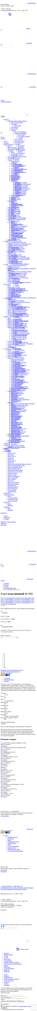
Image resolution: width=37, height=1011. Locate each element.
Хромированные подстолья (19, 245)
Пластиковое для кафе (20, 190)
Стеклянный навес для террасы (23, 343)
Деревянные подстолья (14, 295)
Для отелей (11, 158)
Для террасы (18, 317)
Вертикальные (15, 412)
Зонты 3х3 (11, 455)
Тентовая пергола (19, 345)
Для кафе (13, 421)
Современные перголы (18, 398)
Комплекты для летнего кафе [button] (19, 277)
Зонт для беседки (13, 478)
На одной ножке (16, 211)
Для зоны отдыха (19, 141)
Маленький (21, 148)
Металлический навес (20, 374)
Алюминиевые (15, 364)
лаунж (16, 284)
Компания (4, 513)
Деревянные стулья (13, 273)
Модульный (21, 135)
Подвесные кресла (13, 344)
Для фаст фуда (12, 216)
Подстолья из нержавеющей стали (21, 244)
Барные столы (12, 258)
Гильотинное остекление (18, 370)
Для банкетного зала (14, 207)
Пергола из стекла (16, 385)
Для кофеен (14, 173)
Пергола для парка (19, 328)
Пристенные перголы (20, 337)
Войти (28, 28)
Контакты (7, 451)
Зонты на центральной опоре (19, 405)
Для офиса (11, 150)
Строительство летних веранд (13, 349)
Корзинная (14, 425)
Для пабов (11, 213)
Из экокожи (21, 145)
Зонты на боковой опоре (18, 406)
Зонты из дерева (12, 473)
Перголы (10, 358)
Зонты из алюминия (13, 476)
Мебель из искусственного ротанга (21, 271)
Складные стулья (13, 499)
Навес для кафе (15, 435)
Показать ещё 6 (15, 221)
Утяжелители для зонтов (15, 471)
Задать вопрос (5, 816)
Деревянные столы (13, 247)
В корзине (10, 670)
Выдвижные (18, 356)
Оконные (13, 438)
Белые (9, 272)
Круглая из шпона (13, 304)
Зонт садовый (12, 479)
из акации (17, 279)
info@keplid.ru (32, 3)
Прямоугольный (16, 213)
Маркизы (10, 402)
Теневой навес (15, 442)
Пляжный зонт (12, 485)
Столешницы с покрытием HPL (20, 257)
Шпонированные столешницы (20, 264)
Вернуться (30, 829)
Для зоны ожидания (13, 209)
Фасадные (14, 444)
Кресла (10, 220)
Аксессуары (11, 347)
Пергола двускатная (17, 381)
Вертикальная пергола (17, 369)
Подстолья (7, 284)
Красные (17, 161)
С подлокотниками (16, 236)
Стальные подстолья (17, 250)
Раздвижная (14, 396)
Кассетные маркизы (17, 424)
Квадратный (11, 250)
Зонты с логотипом (13, 482)
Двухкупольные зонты (14, 468)
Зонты (6, 448)
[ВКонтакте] (9, 675)
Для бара (13, 253)
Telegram (6, 14)
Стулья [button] (15, 222)
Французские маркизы (17, 445)
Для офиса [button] (17, 144)
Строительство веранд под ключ (20, 302)
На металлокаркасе (16, 204)
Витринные (14, 413)
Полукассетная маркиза (18, 441)
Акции (6, 983)
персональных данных (25, 1006)
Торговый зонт (12, 491)
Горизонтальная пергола (21, 316)
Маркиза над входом (17, 430)
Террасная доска (12, 356)
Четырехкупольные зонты (18, 409)
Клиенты (6, 982)
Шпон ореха (11, 312)
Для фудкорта (11, 218)
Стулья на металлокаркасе (18, 237)
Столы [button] (15, 201)
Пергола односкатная (20, 331)
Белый (9, 246)
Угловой (20, 138)
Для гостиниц (18, 139)
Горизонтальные (19, 357)
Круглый (10, 252)
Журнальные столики (17, 205)
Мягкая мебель (8, 144)
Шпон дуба (11, 310)
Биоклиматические (20, 311)
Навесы (13, 378)
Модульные (14, 203)
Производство (8, 977)
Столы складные (12, 501)
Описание (7, 678)
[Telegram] (4, 675)
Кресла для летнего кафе (18, 276)
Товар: (3, 999)
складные (17, 287)
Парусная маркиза (16, 439)
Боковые (13, 410)
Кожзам (16, 159)
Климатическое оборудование (16, 447)
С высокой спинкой (24, 136)
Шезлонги (7, 493)
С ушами (17, 196)
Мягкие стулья (12, 240)
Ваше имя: (4, 996)
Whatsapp (2, 14)
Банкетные (11, 270)
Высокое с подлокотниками (22, 184)
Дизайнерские (12, 275)
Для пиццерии (12, 215)
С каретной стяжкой (20, 193)
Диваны (10, 160)
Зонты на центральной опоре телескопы (23, 403)
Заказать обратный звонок (25, 887)
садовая (16, 285)
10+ (5, 667)
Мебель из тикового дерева (19, 273)
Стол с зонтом (12, 490)
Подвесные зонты (13, 487)
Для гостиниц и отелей (21, 185)
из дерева (14, 333)
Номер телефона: (6, 997)
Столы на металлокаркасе (18, 217)
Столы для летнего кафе (18, 219)
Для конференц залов (14, 210)
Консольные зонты (13, 484)
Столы (6, 241)
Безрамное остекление (21, 310)
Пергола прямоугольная (18, 390)
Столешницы (8, 298)
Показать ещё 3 (15, 267)
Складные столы (16, 216)
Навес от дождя (19, 377)
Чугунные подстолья (14, 293)
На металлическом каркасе (22, 188)
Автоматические (19, 350)
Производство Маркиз (17, 300)
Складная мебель (9, 494)
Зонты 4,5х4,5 (12, 461)
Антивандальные (13, 269)
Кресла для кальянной (17, 229)
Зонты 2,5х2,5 (12, 453)
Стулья (6, 264)
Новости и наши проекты (11, 448)
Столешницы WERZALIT (18, 265)
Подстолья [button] (18, 241)
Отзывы (6, 519)
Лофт (16, 162)
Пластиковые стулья (13, 281)
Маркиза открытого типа (21, 373)
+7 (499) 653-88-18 (6, 886)
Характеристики (9, 679)
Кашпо (10, 345)
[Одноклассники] (2, 675)
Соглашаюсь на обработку (17, 1006)
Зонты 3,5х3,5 (12, 456)
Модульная (14, 155)
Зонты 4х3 (11, 458)
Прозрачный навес (19, 339)
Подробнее (4, 746)
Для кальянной (18, 142)
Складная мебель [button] (24, 436)
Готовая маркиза (19, 359)
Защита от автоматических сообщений (12, 1001)
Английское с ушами (20, 182)
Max (9, 14)
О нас (5, 974)
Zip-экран (14, 407)
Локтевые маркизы (16, 427)
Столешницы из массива (18, 256)
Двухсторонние (19, 360)
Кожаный (20, 147)
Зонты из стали (12, 474)
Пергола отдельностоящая (22, 333)
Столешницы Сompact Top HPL (20, 259)
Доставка (7, 449)
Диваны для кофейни (17, 166)
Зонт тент (10, 481)
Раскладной (21, 153)
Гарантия (7, 985)
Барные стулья (12, 279)
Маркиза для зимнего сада (18, 428)
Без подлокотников (16, 164)
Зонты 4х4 (11, 459)
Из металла (14, 375)
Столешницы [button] (21, 251)
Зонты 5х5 (14, 402)
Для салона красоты (20, 156)
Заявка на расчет (18, 670)
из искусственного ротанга (19, 335)
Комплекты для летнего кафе (16, 327)
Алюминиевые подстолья (18, 242)
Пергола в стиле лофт (17, 379)
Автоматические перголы (18, 362)
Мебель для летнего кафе (11, 316)
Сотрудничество (9, 980)
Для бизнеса (11, 157)
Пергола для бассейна (17, 382)
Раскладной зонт (12, 488)
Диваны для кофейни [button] (20, 133)
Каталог (3, 138)
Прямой (20, 151)
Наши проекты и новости (11, 979)
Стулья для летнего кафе (15, 342)
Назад (6, 141)
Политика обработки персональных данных (14, 889)
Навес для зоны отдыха (18, 376)
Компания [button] (7, 445)
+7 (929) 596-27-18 (17, 886)
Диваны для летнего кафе (18, 274)
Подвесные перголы (20, 336)
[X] (7, 675)
